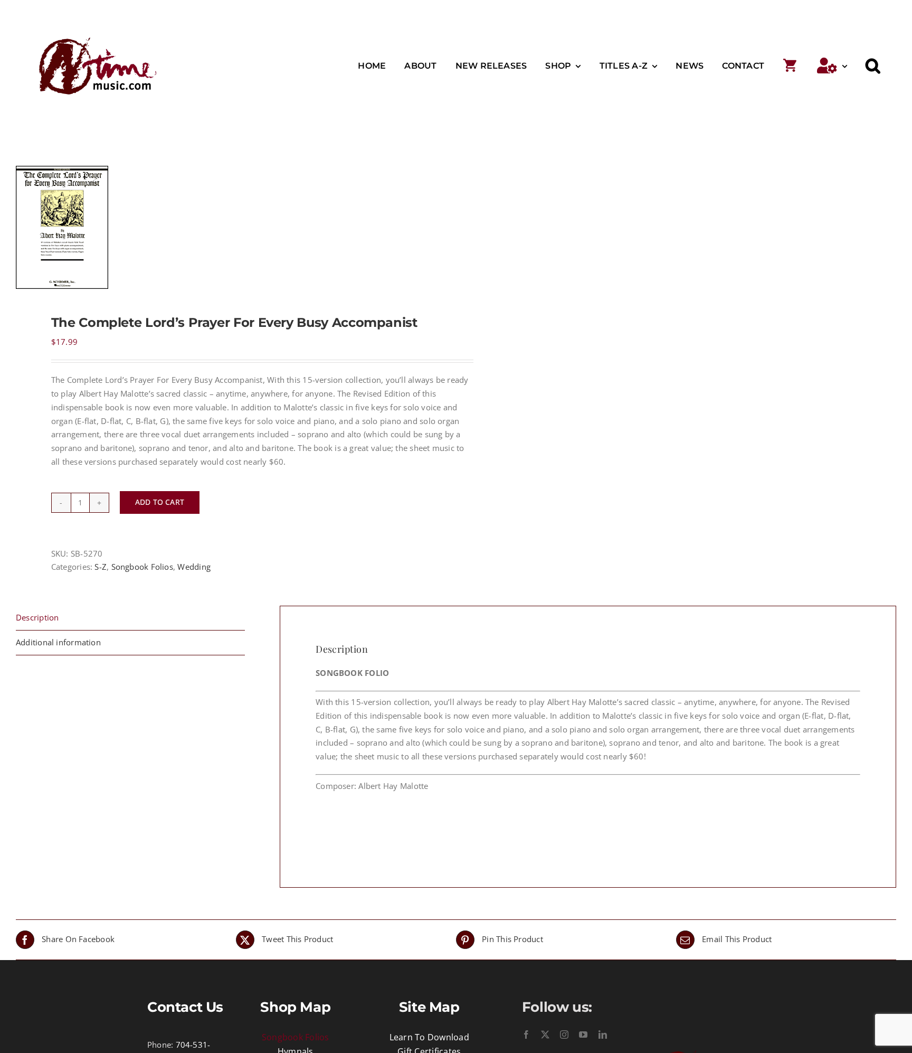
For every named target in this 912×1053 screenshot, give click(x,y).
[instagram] (564, 1034)
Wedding (194, 566)
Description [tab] (37, 617)
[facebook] (526, 1034)
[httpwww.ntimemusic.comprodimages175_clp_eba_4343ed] (227, 227)
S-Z (100, 566)
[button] (873, 66)
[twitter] (545, 1034)
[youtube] (583, 1034)
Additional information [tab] (58, 642)
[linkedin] (602, 1034)
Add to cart (159, 502)
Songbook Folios (142, 566)
